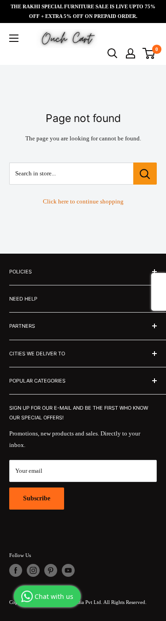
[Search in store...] (145, 174)
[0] (149, 53)
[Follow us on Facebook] (15, 570)
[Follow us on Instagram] (33, 570)
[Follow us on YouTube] (68, 570)
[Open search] (112, 53)
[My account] (130, 53)
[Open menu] (13, 38)
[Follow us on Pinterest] (50, 570)
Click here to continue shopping (83, 201)
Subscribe (36, 498)
